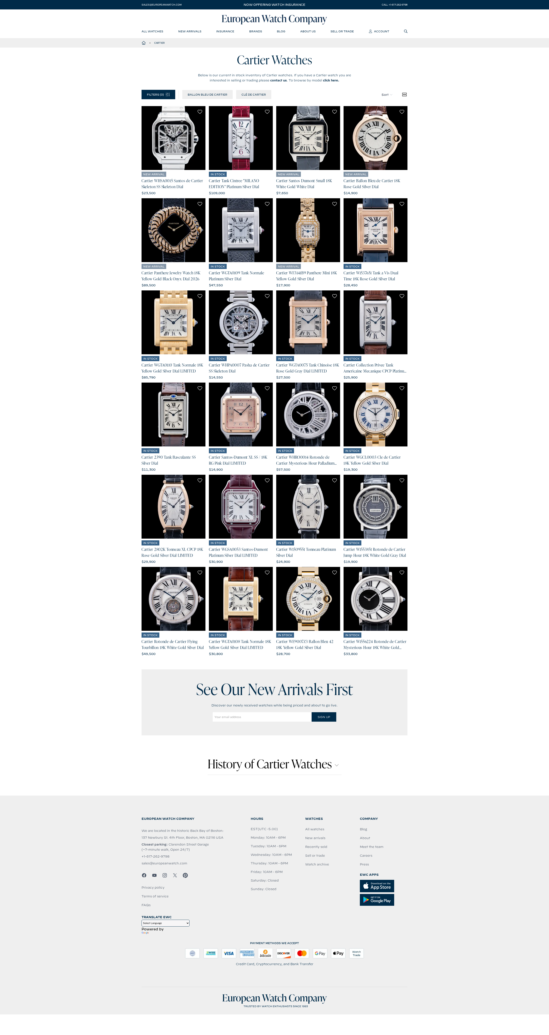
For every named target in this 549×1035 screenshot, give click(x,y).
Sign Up (324, 716)
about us (308, 31)
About (365, 838)
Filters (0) (155, 94)
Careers (366, 855)
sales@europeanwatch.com (161, 4)
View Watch (173, 138)
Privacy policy (153, 887)
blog (281, 31)
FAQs (146, 905)
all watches (152, 31)
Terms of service (155, 896)
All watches (314, 829)
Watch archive (317, 864)
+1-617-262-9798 (155, 856)
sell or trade (342, 31)
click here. (331, 80)
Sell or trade (315, 855)
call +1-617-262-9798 (394, 4)
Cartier (159, 43)
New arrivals (315, 838)
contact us (278, 80)
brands (255, 31)
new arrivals (189, 31)
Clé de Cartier (253, 94)
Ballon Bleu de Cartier (207, 94)
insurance (225, 31)
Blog (363, 829)
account (381, 31)
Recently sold (316, 847)
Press (364, 864)
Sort (385, 94)
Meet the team (371, 847)
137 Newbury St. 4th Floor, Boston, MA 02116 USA (182, 837)
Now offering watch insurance (274, 4)
